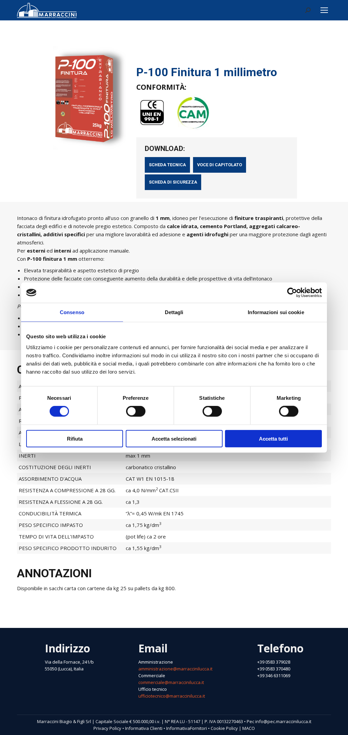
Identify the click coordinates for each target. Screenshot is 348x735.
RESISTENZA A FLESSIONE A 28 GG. (61, 501)
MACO (248, 728)
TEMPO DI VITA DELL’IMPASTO (56, 536)
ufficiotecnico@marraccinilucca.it (171, 696)
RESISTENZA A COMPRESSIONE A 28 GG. (67, 490)
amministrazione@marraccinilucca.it (175, 669)
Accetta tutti (273, 438)
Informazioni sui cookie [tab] (276, 312)
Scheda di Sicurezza (173, 182)
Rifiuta (75, 438)
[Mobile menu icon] (324, 10)
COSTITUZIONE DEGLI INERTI (55, 467)
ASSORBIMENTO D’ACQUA (50, 478)
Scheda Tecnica (167, 164)
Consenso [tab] (72, 312)
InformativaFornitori (186, 728)
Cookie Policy (224, 728)
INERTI (27, 455)
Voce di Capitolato (219, 164)
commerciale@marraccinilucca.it (171, 682)
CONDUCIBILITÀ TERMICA (50, 513)
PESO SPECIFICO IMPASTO (51, 525)
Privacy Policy (107, 728)
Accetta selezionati (174, 438)
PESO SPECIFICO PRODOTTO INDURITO (68, 548)
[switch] (135, 411)
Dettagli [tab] (174, 312)
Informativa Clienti (143, 728)
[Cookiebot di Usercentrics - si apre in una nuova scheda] (292, 293)
